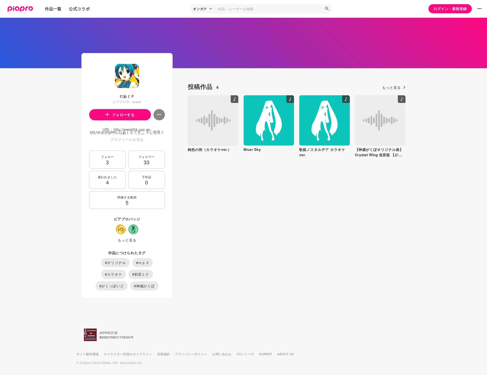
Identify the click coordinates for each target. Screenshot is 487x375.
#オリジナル (115, 262)
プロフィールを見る (127, 139)
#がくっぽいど (111, 285)
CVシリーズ (245, 354)
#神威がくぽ (144, 285)
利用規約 (163, 354)
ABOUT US (285, 354)
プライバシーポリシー (191, 354)
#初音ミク (140, 274)
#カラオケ (113, 274)
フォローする (123, 114)
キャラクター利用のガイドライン (128, 354)
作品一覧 (53, 9)
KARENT (265, 354)
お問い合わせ (222, 354)
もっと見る (127, 239)
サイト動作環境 (87, 354)
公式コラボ (79, 9)
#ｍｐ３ (142, 262)
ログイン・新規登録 (450, 8)
